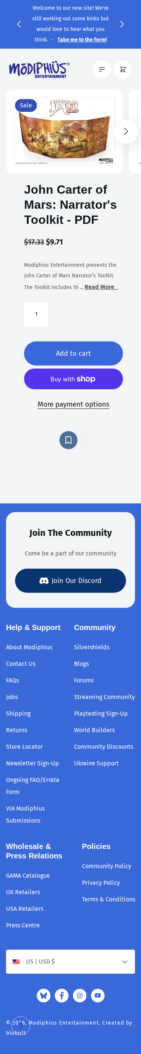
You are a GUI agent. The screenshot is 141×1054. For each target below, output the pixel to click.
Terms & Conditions (108, 899)
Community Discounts (103, 746)
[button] (19, 24)
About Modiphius (29, 647)
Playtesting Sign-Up (101, 713)
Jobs (12, 697)
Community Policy (106, 866)
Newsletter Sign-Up (32, 763)
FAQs (12, 680)
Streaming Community (104, 697)
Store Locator (24, 746)
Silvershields (91, 647)
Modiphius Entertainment (64, 1023)
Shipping (18, 713)
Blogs (81, 663)
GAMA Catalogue (28, 875)
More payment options (73, 404)
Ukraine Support (96, 763)
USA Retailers (24, 908)
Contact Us (20, 663)
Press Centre (23, 925)
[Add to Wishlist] (73, 440)
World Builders (94, 730)
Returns (16, 730)
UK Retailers (23, 892)
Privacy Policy (101, 882)
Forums (84, 680)
